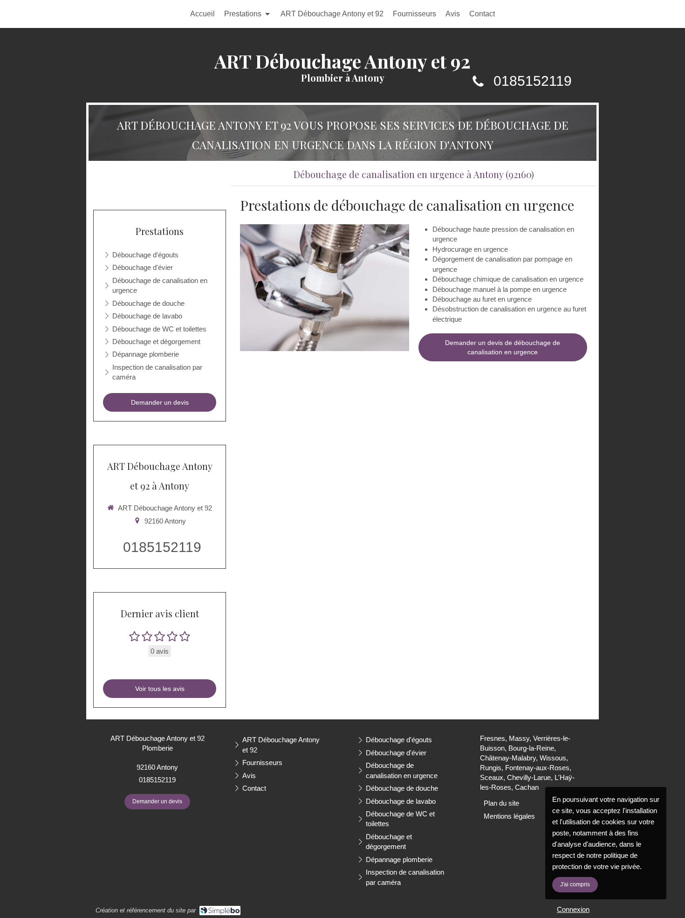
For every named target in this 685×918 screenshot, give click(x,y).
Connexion (573, 909)
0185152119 (532, 81)
